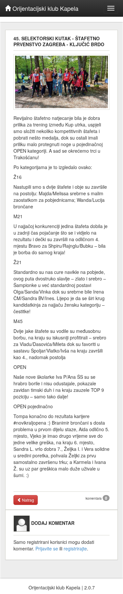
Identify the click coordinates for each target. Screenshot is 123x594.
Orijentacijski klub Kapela (44, 8)
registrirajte (75, 548)
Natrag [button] (27, 500)
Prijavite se (46, 548)
